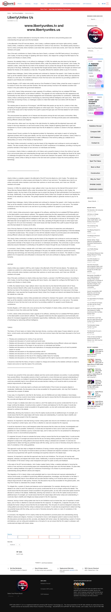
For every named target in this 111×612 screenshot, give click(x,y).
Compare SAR (95, 131)
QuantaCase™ (95, 155)
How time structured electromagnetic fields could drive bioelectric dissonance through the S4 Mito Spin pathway (94, 268)
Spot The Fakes (95, 161)
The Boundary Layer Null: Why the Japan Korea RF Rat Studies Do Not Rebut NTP (95, 319)
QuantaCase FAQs (92, 25)
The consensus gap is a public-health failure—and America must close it (94, 220)
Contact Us (95, 143)
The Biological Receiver (93, 235)
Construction (95, 173)
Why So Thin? (95, 179)
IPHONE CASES (95, 184)
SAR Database (95, 137)
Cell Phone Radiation (17, 13)
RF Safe (19, 552)
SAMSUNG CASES (96, 189)
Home (9, 13)
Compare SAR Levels (47, 589)
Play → (99, 76)
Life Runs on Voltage (92, 214)
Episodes (90, 73)
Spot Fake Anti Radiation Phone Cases (60, 9)
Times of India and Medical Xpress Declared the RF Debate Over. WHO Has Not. (95, 338)
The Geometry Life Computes (95, 210)
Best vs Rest (95, 167)
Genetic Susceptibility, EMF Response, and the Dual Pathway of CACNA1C (94, 293)
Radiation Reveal (95, 126)
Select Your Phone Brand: (94, 48)
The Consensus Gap (92, 225)
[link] (95, 73)
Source (9, 534)
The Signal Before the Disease (95, 298)
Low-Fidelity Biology (92, 249)
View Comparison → (92, 356)
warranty (72, 570)
